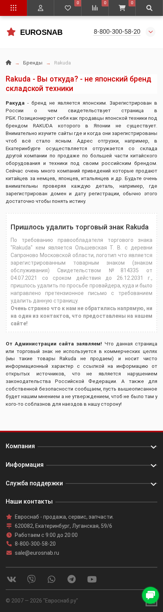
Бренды (32, 63)
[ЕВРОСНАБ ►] (11, 31)
